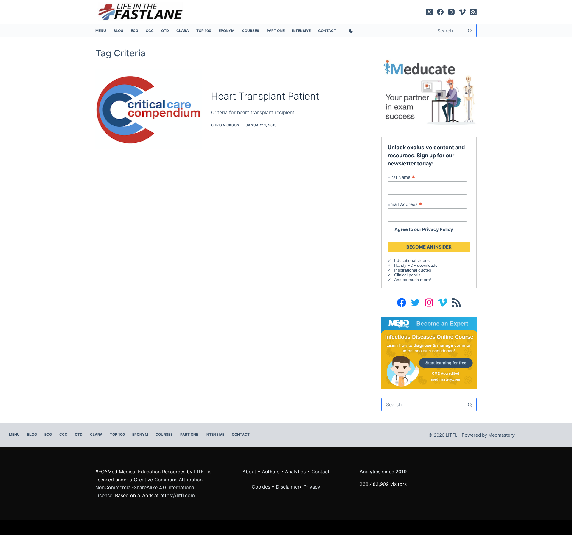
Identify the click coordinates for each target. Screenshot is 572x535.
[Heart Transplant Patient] (148, 109)
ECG (134, 30)
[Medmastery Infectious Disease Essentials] (429, 352)
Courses (250, 30)
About (249, 471)
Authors (270, 471)
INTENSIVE (301, 30)
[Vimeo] (462, 12)
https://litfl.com (177, 495)
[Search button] (470, 30)
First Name (401, 177)
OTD (165, 30)
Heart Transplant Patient (265, 96)
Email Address (405, 204)
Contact (327, 30)
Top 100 (203, 30)
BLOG (118, 30)
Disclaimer (287, 487)
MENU (100, 30)
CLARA (182, 30)
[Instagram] (451, 12)
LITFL (200, 471)
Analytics (295, 471)
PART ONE (276, 30)
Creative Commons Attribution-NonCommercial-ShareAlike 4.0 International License (150, 487)
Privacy (312, 487)
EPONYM (226, 30)
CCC (150, 30)
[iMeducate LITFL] (429, 92)
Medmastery (501, 435)
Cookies (262, 487)
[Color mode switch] (350, 31)
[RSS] (473, 12)
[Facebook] (440, 12)
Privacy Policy (437, 229)
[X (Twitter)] (429, 12)
